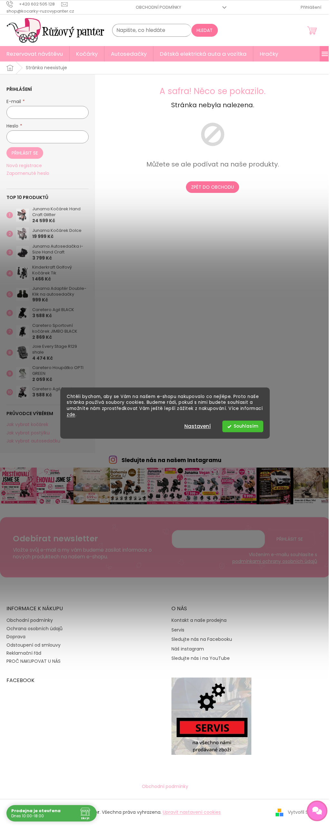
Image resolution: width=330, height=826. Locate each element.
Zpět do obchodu (212, 187)
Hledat (205, 30)
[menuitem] (34, 54)
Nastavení (197, 426)
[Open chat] (317, 811)
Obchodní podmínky (158, 7)
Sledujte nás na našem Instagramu (171, 460)
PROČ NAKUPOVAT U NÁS (33, 661)
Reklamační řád (23, 653)
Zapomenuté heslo (27, 173)
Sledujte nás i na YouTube (200, 658)
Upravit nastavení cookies (192, 812)
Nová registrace (24, 166)
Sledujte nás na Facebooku (201, 639)
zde (71, 415)
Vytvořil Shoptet (306, 812)
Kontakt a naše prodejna (199, 620)
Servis (177, 630)
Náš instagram (187, 649)
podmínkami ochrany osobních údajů (274, 561)
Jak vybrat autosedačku (33, 441)
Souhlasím (246, 426)
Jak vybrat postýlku (28, 433)
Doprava (15, 636)
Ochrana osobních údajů (34, 628)
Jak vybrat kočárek (27, 424)
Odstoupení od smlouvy (33, 645)
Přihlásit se (25, 153)
